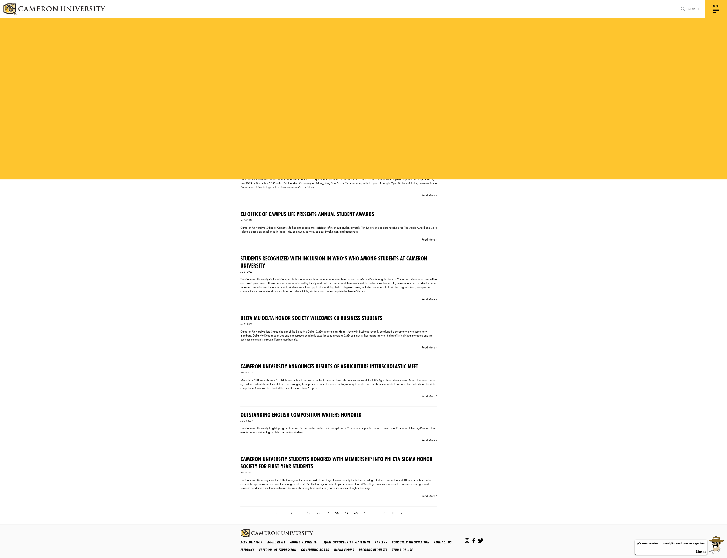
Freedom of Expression (277, 549)
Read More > (429, 195)
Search (693, 9)
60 (356, 513)
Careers (381, 542)
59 (346, 513)
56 (318, 513)
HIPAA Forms (344, 549)
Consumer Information (410, 542)
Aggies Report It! (304, 542)
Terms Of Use (402, 549)
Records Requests (373, 549)
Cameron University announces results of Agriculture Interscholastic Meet (329, 366)
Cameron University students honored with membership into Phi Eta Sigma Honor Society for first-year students (336, 462)
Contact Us (443, 542)
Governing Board (315, 549)
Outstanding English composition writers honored (301, 415)
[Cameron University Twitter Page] (481, 540)
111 (393, 513)
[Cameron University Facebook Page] (473, 540)
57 (327, 513)
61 (365, 513)
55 (308, 513)
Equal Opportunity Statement (346, 542)
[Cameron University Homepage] (54, 9)
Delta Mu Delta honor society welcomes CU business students (311, 318)
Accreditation (251, 542)
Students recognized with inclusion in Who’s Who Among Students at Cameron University (333, 262)
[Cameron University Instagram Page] (467, 540)
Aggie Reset (276, 542)
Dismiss (701, 551)
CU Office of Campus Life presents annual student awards (307, 214)
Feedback (247, 549)
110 (383, 513)
